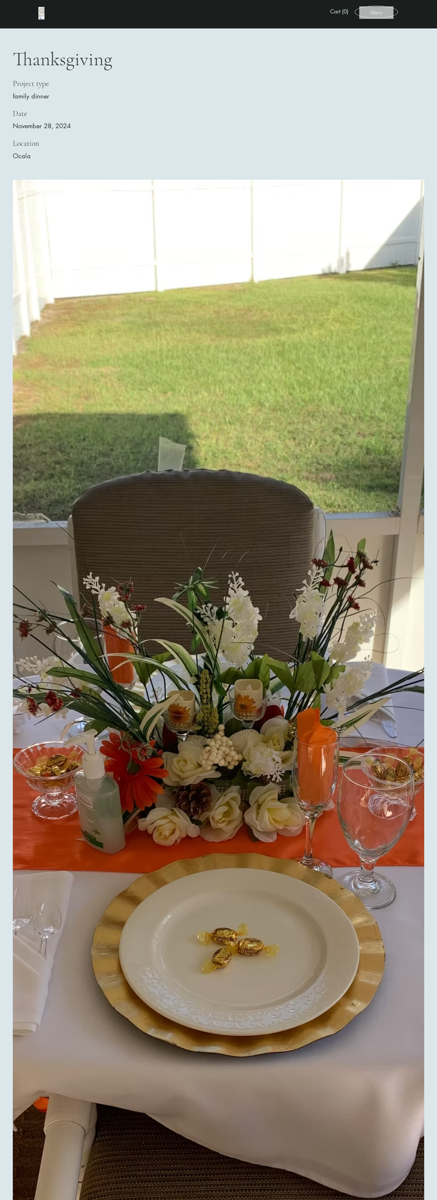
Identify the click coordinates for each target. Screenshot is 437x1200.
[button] (340, 11)
